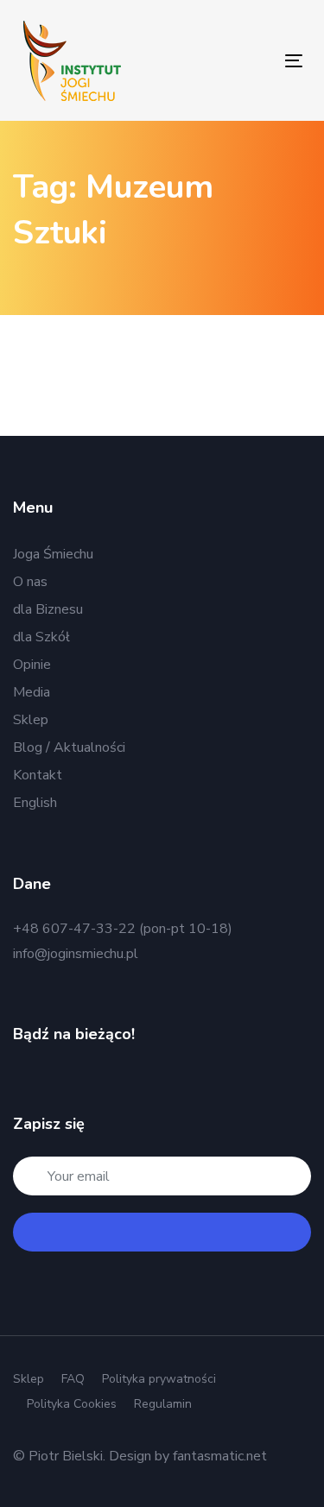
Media (31, 692)
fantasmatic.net (220, 1456)
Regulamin (163, 1404)
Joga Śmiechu (53, 554)
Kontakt (37, 775)
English (35, 802)
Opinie (32, 664)
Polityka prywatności (159, 1379)
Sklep (30, 719)
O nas (30, 581)
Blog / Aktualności (69, 747)
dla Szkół (41, 636)
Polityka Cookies (72, 1404)
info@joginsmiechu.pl (75, 953)
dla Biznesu (48, 609)
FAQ (73, 1379)
